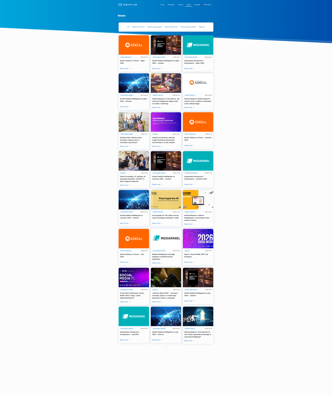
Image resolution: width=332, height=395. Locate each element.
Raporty (202, 27)
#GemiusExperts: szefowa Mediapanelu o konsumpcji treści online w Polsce (196, 217)
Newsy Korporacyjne (154, 27)
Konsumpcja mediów (188, 27)
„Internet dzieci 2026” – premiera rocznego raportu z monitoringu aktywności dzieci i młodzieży (165, 295)
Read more (124, 68)
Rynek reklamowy (171, 27)
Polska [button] (208, 5)
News (189, 5)
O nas (162, 5)
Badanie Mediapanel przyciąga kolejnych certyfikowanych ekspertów (163, 256)
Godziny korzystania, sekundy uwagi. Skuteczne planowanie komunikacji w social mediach (163, 140)
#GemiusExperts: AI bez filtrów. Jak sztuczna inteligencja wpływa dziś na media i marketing (165, 101)
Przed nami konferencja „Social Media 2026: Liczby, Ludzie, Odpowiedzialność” (132, 295)
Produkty (171, 5)
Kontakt (197, 5)
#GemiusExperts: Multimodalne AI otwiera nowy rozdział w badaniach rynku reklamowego (197, 101)
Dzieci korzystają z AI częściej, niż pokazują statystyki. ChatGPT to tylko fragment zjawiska (133, 179)
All (128, 27)
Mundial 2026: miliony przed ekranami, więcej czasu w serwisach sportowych (130, 140)
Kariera (180, 5)
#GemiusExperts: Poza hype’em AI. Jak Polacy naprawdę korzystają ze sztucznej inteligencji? (197, 334)
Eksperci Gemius (138, 27)
